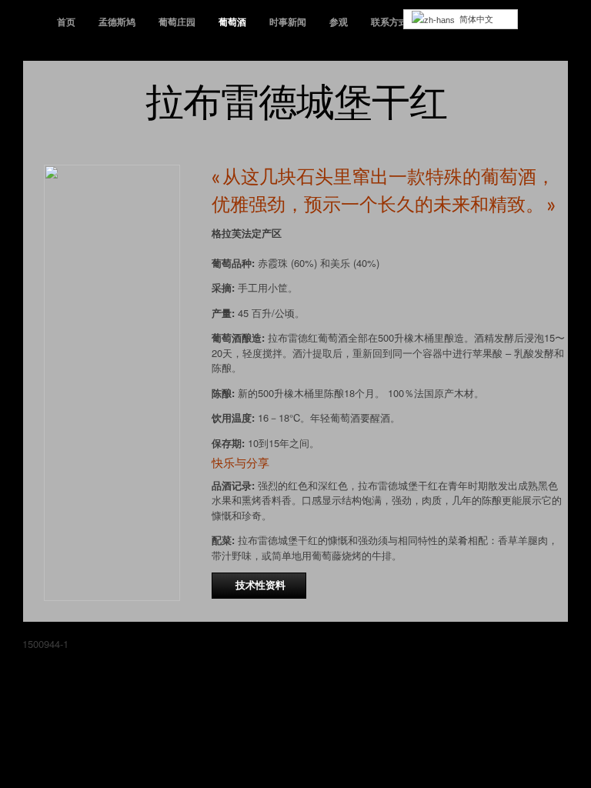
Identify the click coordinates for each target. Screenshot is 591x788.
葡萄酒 (232, 21)
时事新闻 (287, 21)
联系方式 (389, 21)
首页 (66, 21)
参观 (338, 21)
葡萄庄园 (177, 21)
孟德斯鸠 (116, 21)
